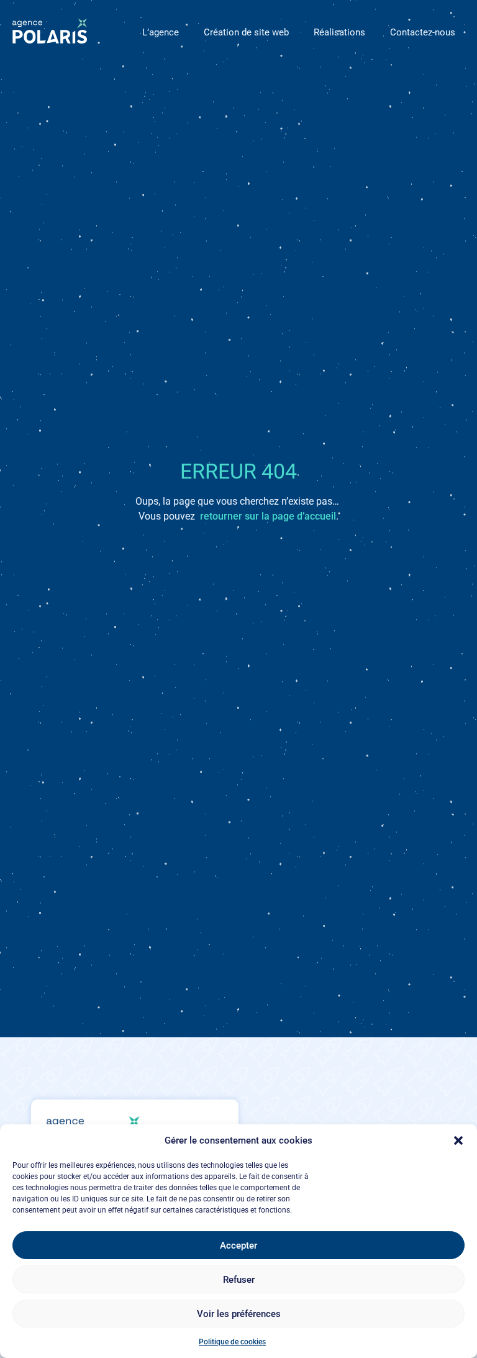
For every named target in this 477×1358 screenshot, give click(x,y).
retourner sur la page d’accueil (268, 516)
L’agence (160, 32)
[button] (458, 1140)
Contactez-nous (422, 32)
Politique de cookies (232, 1341)
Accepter (238, 1245)
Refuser (239, 1279)
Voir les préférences (239, 1313)
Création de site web (246, 32)
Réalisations (339, 32)
